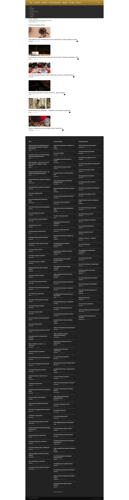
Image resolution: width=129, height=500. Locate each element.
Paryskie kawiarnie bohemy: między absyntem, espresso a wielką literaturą (51, 75)
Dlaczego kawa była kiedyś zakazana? (63, 282)
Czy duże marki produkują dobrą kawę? (64, 196)
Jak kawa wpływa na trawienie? (37, 351)
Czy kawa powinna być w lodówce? (38, 441)
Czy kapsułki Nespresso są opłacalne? (64, 301)
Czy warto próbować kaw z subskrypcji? (39, 447)
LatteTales (31, 331)
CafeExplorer (31, 214)
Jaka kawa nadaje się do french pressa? (89, 310)
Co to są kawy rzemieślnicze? (86, 226)
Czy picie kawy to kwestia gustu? (37, 397)
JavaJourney (31, 239)
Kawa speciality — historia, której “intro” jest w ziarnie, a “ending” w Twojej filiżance (39, 164)
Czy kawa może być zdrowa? (86, 214)
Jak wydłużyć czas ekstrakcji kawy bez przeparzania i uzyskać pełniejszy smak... (53, 39)
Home (31, 2)
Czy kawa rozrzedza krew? (35, 383)
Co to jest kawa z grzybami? (86, 303)
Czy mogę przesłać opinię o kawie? (63, 428)
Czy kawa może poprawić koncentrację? (89, 188)
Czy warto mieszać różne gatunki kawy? (39, 318)
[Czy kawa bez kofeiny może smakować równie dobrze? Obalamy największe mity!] (54, 50)
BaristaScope (31, 353)
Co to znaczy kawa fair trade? (61, 229)
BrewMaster (31, 41)
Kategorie (44, 2)
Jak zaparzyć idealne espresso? (37, 255)
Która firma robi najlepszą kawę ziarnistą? (39, 409)
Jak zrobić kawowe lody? (85, 258)
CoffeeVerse (31, 271)
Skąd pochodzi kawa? (84, 297)
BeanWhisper (31, 263)
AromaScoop (31, 130)
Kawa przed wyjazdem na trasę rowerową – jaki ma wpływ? (47, 93)
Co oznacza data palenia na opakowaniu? (89, 163)
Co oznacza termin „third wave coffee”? (39, 467)
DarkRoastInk (31, 307)
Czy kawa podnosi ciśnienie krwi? (37, 231)
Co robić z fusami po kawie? (61, 216)
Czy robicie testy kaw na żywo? (62, 404)
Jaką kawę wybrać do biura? (86, 232)
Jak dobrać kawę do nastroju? (36, 275)
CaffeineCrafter (31, 182)
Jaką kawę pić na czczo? (35, 225)
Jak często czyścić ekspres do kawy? (38, 299)
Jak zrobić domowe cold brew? (37, 461)
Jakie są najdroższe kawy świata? (87, 145)
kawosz (30, 59)
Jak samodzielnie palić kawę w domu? (63, 314)
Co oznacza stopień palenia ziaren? (63, 307)
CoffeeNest (31, 208)
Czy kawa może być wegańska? (62, 202)
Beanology (30, 195)
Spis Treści (72, 2)
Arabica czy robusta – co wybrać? (87, 238)
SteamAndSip (31, 220)
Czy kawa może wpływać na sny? (87, 194)
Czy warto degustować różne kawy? (88, 278)
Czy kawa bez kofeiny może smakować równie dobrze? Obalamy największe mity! (54, 57)
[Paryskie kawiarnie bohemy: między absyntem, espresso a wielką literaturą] (51, 67)
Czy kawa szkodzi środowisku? (87, 151)
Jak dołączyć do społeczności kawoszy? (64, 469)
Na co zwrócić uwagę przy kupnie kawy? (39, 363)
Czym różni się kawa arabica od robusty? (64, 382)
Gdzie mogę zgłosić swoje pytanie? (88, 284)
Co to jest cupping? (59, 153)
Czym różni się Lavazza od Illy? (86, 169)
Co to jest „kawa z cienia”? (35, 249)
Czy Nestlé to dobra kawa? (36, 415)
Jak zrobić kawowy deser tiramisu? (38, 281)
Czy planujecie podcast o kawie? (87, 182)
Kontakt (78, 2)
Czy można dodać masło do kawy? (87, 207)
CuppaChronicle (31, 245)
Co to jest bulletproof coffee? (36, 213)
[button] (98, 2)
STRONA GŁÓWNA (41, 21)
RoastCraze (31, 431)
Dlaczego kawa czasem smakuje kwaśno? (64, 363)
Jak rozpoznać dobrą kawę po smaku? (38, 421)
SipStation (30, 319)
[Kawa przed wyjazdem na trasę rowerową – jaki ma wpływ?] (47, 85)
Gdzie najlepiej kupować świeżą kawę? (64, 422)
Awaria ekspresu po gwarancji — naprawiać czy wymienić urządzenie (49, 110)
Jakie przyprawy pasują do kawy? (62, 167)
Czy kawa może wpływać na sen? (87, 157)
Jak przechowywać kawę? (35, 324)
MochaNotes (56, 471)
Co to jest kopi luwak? (84, 244)
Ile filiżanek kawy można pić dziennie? (38, 237)
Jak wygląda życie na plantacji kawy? (63, 463)
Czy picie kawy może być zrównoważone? (39, 357)
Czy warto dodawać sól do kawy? (87, 220)
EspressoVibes (31, 76)
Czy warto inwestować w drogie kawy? (89, 264)
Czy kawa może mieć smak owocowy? (38, 243)
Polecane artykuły (97, 498)
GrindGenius (31, 188)
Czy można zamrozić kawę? (36, 312)
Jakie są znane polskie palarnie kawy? (38, 403)
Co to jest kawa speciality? (61, 416)
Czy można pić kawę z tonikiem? (37, 261)
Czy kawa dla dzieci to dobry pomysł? (63, 434)
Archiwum (37, 2)
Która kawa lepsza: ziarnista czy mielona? (39, 187)
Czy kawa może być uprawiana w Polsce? (39, 330)
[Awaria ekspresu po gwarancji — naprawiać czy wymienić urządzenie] (49, 103)
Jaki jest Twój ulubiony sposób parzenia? (64, 327)
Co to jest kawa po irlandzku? (61, 356)
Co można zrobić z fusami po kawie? (38, 219)
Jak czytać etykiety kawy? (35, 193)
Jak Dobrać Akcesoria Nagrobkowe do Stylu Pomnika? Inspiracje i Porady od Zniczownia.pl (39, 147)
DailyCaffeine (56, 225)
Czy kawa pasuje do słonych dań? (37, 435)
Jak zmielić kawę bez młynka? (36, 305)
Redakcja (64, 2)
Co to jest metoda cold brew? (61, 376)
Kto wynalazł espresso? (60, 410)
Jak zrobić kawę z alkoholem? (36, 293)
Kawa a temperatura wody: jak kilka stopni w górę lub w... (46, 128)
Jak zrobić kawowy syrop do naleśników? (39, 207)
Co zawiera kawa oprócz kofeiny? (37, 369)
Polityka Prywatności (55, 2)
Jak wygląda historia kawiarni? (86, 175)
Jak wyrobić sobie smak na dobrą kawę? (39, 287)
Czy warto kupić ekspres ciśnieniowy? (63, 288)
